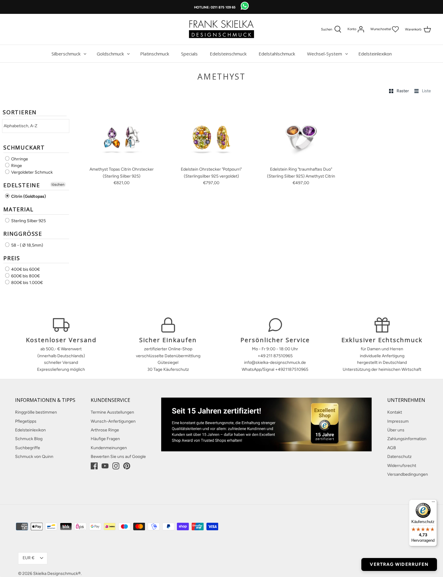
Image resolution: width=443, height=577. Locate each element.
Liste (426, 90)
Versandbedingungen (407, 474)
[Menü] (433, 503)
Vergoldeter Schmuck (31, 172)
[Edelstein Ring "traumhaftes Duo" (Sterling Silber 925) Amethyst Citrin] (301, 133)
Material (18, 209)
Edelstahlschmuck (277, 54)
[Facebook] (94, 465)
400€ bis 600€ (25, 269)
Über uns (395, 430)
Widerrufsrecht (401, 465)
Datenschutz (399, 456)
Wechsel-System (324, 54)
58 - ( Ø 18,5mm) (26, 245)
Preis (11, 258)
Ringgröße (22, 233)
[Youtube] (105, 465)
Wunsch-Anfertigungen (113, 421)
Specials (189, 54)
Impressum (398, 421)
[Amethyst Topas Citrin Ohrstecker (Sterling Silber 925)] (121, 133)
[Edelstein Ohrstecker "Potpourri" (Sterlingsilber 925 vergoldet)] (211, 133)
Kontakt (394, 412)
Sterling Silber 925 (28, 220)
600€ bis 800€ (25, 276)
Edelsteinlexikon (375, 54)
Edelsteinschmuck (228, 54)
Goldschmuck (110, 54)
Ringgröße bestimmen (36, 412)
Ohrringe (19, 159)
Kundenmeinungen (109, 447)
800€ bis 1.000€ (26, 282)
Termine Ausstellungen (112, 412)
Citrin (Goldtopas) (28, 196)
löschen (58, 184)
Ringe (16, 165)
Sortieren (20, 112)
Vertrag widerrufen (399, 564)
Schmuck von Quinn (34, 456)
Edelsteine (21, 185)
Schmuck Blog (28, 438)
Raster (403, 90)
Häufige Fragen (105, 438)
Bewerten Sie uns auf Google (118, 456)
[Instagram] (115, 465)
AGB (391, 447)
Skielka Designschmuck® (57, 573)
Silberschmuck (66, 54)
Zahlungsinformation (406, 438)
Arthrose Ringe (105, 430)
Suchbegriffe (27, 447)
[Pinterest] (126, 465)
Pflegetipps (25, 421)
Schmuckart (24, 147)
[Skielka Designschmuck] (221, 29)
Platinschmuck (154, 54)
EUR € (28, 557)
